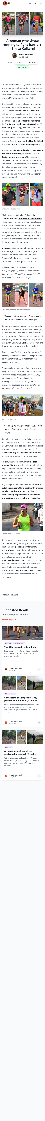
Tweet (34, 63)
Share (21, 63)
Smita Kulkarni (26, 54)
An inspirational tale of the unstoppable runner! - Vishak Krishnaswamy (19, 754)
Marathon (8, 643)
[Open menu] (41, 3)
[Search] (30, 3)
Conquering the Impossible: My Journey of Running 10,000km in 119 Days (20, 700)
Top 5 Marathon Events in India (20, 647)
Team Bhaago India (15, 668)
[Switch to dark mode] (35, 3)
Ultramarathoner (19, 643)
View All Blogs (7, 619)
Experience (8, 747)
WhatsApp (24, 67)
